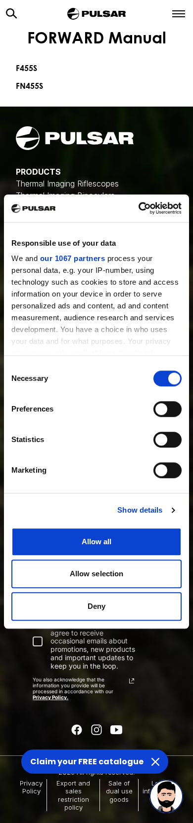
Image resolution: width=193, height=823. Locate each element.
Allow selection (97, 573)
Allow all (97, 541)
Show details (139, 510)
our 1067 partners (72, 258)
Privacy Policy (31, 787)
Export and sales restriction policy (73, 795)
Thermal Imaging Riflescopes (67, 183)
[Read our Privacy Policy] (132, 681)
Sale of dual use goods (119, 791)
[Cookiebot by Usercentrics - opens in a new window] (139, 208)
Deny (96, 606)
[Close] (155, 762)
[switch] (167, 409)
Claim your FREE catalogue (87, 761)
